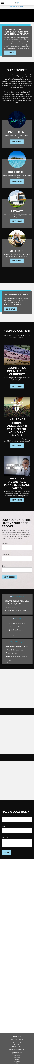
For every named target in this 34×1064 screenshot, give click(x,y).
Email (3, 566)
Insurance (17, 1061)
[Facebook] (13, 635)
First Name (5, 543)
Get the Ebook (9, 577)
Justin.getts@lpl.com (17, 630)
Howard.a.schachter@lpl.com (16, 610)
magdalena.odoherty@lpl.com (18, 656)
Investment (17, 1057)
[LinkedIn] (10, 635)
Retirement (17, 1055)
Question (5, 837)
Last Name (5, 555)
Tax (17, 1063)
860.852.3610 (19, 1040)
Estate (17, 1059)
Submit (6, 852)
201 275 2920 (12, 653)
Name (4, 816)
